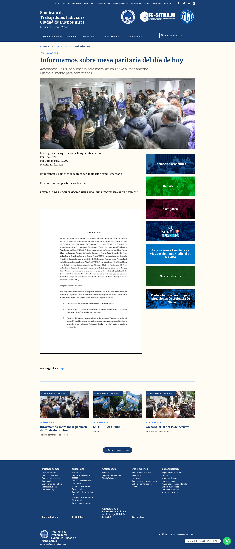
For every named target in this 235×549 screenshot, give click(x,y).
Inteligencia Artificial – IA (82, 497)
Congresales (47, 481)
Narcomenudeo (168, 481)
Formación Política (170, 492)
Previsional (77, 489)
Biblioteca (157, 3)
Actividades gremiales (82, 503)
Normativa (138, 517)
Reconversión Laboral (141, 472)
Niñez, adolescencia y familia (174, 484)
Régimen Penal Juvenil (172, 472)
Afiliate (56, 3)
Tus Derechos (111, 36)
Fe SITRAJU (169, 3)
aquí (62, 368)
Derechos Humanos (170, 490)
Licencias (136, 478)
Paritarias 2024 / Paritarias (55, 393)
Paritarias (66, 46)
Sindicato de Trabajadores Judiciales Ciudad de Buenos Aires (62, 19)
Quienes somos (50, 36)
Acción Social (90, 36)
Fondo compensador (81, 486)
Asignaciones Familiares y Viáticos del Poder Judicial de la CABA (114, 512)
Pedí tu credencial (121, 3)
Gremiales (70, 36)
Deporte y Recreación (111, 475)
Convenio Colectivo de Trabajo (75, 3)
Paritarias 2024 (83, 46)
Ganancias (76, 483)
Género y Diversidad (170, 487)
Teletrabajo (137, 475)
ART (93, 3)
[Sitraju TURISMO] (170, 231)
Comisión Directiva (50, 475)
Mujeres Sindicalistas (140, 3)
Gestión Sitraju (48, 490)
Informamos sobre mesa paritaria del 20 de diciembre (64, 428)
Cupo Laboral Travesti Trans (144, 481)
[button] (227, 541)
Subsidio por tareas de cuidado (142, 485)
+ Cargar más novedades (117, 450)
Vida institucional (49, 487)
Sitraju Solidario (109, 478)
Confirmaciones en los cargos (82, 476)
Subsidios (106, 472)
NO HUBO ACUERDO (107, 427)
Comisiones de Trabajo (52, 484)
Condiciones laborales (81, 481)
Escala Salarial (104, 3)
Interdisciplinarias (169, 478)
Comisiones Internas (51, 478)
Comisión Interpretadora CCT (82, 493)
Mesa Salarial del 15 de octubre (167, 427)
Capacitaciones (133, 36)
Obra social (77, 500)
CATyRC (165, 475)
